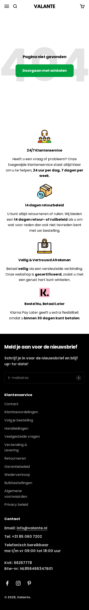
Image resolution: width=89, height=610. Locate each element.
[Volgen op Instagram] (18, 583)
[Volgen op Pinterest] (29, 583)
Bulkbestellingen (18, 482)
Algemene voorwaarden (15, 493)
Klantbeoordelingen (21, 411)
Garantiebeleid (17, 466)
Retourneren (15, 458)
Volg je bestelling (18, 420)
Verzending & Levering (15, 447)
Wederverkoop (17, 474)
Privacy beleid (16, 504)
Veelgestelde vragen (22, 436)
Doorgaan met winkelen (44, 70)
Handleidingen (16, 428)
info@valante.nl (32, 528)
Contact (11, 403)
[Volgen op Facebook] (7, 583)
